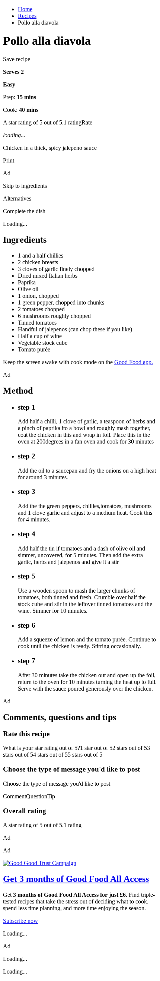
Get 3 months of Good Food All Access (76, 879)
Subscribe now (20, 921)
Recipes (27, 16)
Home (25, 9)
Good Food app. (133, 362)
